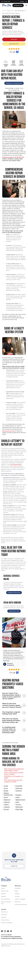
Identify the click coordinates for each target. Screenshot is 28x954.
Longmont (7, 807)
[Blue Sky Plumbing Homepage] (6, 5)
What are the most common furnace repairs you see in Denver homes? (12, 705)
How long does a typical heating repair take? (11, 713)
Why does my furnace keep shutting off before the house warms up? (11, 720)
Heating (17, 893)
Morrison (6, 809)
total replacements (15, 464)
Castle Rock (18, 788)
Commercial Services (21, 904)
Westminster (19, 807)
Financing (4, 914)
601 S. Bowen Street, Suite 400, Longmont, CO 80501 (13, 780)
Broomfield (18, 786)
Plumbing (17, 888)
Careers (3, 893)
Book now (14, 39)
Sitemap (3, 917)
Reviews (3, 896)
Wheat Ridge (19, 809)
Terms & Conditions (6, 922)
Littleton (6, 804)
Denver (6, 797)
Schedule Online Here (14, 592)
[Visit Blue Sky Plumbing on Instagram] (5, 931)
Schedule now (18, 5)
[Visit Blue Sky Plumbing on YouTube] (8, 931)
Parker (17, 802)
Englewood (7, 799)
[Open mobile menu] (26, 5)
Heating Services (10, 10)
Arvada (6, 786)
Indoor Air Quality (20, 899)
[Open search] (26, 1)
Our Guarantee (5, 899)
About (3, 888)
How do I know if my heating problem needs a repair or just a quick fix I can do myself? (11, 696)
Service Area (4, 891)
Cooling (17, 896)
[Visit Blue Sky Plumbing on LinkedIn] (11, 931)
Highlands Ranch (20, 799)
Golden (17, 797)
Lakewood (7, 802)
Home (4, 10)
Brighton (6, 793)
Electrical (17, 901)
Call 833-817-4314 (14, 611)
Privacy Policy (5, 920)
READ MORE (6, 660)
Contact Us (14, 866)
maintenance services (8, 431)
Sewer (16, 891)
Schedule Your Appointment (14, 83)
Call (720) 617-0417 (14, 43)
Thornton (18, 804)
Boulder (6, 790)
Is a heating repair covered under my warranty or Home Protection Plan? (9, 729)
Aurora (6, 788)
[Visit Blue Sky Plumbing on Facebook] (2, 931)
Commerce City (8, 795)
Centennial (18, 790)
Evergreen (18, 795)
